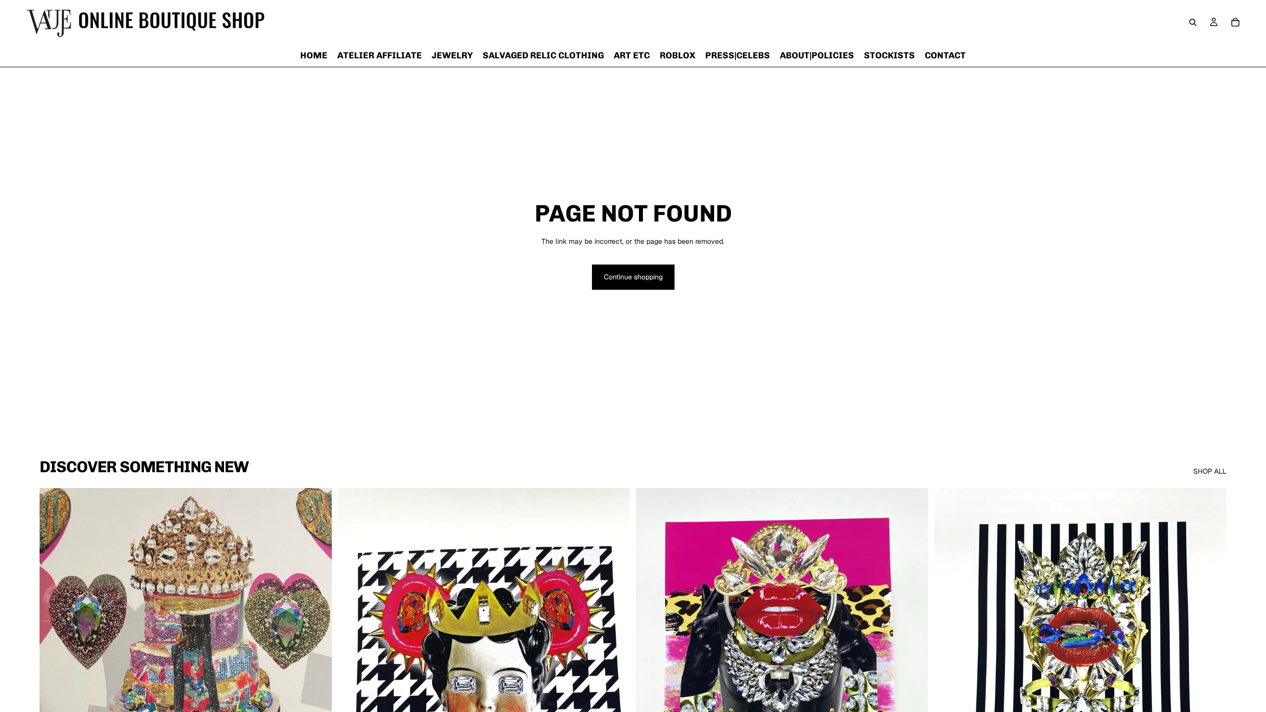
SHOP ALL (1209, 471)
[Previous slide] (54, 671)
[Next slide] (317, 671)
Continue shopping (633, 276)
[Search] (1193, 22)
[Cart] (1235, 22)
